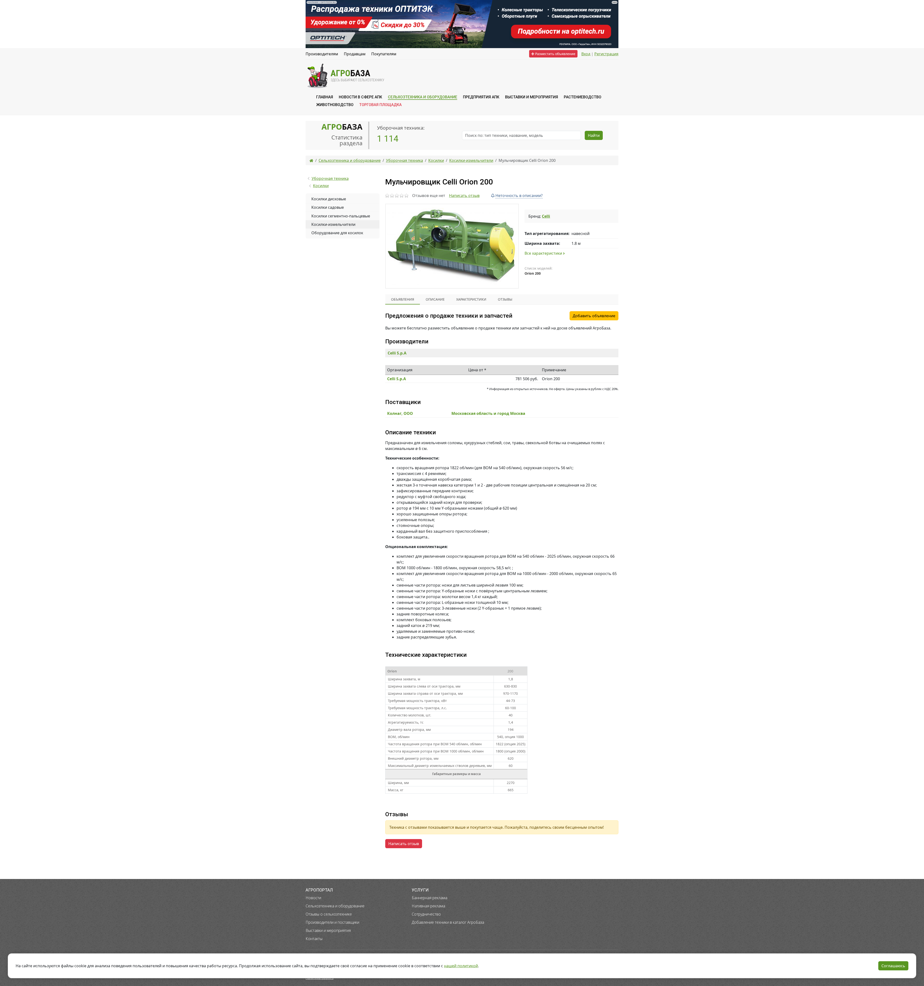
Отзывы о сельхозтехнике (329, 914)
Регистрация (606, 54)
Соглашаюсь (893, 965)
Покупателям (383, 54)
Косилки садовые (327, 207)
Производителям (322, 54)
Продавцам (355, 54)
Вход (585, 54)
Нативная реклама (428, 906)
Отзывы (505, 299)
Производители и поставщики (332, 922)
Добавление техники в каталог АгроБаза (448, 922)
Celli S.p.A (397, 353)
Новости (313, 897)
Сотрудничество (426, 914)
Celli (546, 216)
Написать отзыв (464, 195)
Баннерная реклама (429, 897)
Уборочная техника (330, 178)
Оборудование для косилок (337, 232)
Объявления (402, 299)
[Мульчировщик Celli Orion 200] (452, 246)
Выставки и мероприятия (328, 930)
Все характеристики (544, 253)
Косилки (321, 185)
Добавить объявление (594, 315)
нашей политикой (461, 965)
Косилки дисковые (328, 199)
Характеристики (471, 299)
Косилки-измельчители (333, 224)
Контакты (314, 938)
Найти (594, 135)
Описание (435, 299)
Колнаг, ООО (400, 413)
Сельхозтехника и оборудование (335, 906)
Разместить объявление (554, 53)
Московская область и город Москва (488, 413)
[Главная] (311, 160)
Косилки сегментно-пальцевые (340, 216)
